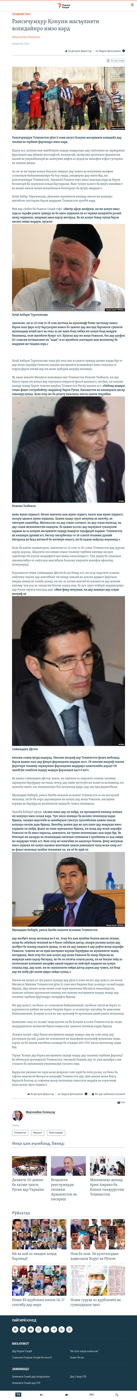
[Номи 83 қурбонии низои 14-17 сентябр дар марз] (39, 1280)
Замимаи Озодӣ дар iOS (26, 1383)
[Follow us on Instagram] (38, 1329)
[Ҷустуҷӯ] (117, 1395)
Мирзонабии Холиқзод (26, 37)
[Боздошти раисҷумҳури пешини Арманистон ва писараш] (68, 1166)
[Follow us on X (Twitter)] (46, 1329)
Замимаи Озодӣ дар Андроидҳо (31, 1377)
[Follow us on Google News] (15, 1329)
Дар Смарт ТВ (78, 1377)
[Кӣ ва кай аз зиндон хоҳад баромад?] (39, 1234)
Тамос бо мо (77, 1357)
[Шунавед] (41, 1395)
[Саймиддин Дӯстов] (68, 745)
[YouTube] (67, 1395)
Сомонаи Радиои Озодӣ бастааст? (32, 1357)
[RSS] (61, 1329)
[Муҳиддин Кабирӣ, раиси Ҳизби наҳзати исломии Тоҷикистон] (68, 926)
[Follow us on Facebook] (23, 1329)
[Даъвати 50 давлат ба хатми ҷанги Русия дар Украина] (29, 1166)
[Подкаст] (69, 1329)
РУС (92, 1395)
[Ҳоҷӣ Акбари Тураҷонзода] (68, 310)
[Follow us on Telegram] (54, 1329)
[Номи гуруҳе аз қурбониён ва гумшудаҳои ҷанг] (98, 1280)
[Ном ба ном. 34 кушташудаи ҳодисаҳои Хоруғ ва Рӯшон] (98, 1234)
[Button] (78, 51)
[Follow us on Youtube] (31, 1329)
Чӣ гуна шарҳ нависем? (84, 1351)
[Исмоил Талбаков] (68, 502)
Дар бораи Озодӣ (22, 1351)
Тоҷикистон (21, 14)
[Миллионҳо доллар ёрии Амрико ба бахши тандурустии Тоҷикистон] (107, 1166)
